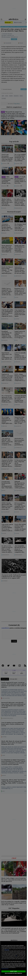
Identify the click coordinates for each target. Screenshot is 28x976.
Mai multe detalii (7, 949)
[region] (13, 958)
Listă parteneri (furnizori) (4, 968)
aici (16, 955)
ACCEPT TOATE (13, 971)
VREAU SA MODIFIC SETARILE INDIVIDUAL (13, 973)
